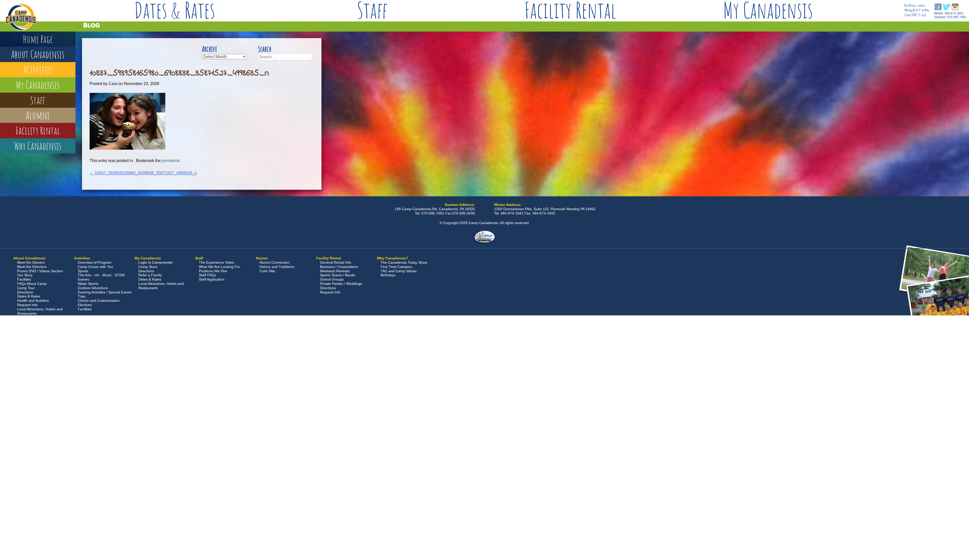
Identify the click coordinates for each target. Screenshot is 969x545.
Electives (85, 305)
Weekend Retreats (335, 271)
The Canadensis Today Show (404, 262)
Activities (37, 69)
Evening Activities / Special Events (105, 292)
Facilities (24, 279)
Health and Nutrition (33, 300)
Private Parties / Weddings (341, 284)
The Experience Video (216, 262)
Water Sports (88, 284)
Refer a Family (150, 275)
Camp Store (147, 267)
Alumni (38, 115)
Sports (83, 271)
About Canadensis (37, 54)
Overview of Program (95, 262)
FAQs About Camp (32, 284)
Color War (267, 271)
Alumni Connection (274, 262)
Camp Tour (26, 288)
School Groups (332, 279)
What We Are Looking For (219, 267)
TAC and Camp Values (399, 271)
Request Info (916, 10)
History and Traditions (276, 267)
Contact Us (915, 15)
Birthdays (388, 275)
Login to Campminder (155, 262)
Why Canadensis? (392, 258)
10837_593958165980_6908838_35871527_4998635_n (143, 173)
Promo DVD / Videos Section (40, 271)
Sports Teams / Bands (337, 275)
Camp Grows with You (95, 267)
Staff (372, 10)
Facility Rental (570, 10)
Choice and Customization (99, 300)
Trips (82, 296)
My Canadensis (768, 10)
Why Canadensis (37, 145)
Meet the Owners (31, 262)
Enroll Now (914, 6)
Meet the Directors (32, 267)
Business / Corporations (339, 267)
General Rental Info (335, 262)
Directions (25, 292)
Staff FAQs (207, 275)
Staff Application (211, 279)
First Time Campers (396, 267)
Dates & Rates (174, 10)
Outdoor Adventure (93, 288)
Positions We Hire (213, 271)
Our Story (25, 275)
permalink (170, 160)
